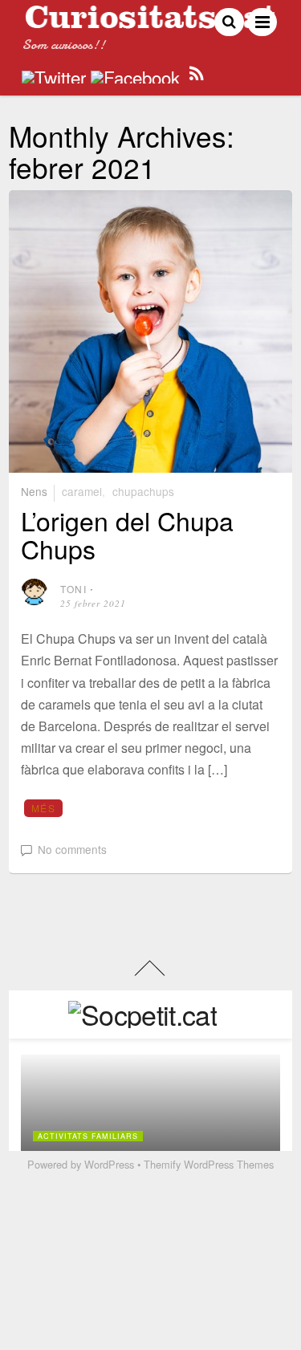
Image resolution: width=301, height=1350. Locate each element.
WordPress (109, 1164)
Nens (34, 491)
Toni (73, 589)
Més (43, 808)
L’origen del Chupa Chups (127, 534)
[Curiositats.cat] (150, 22)
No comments (72, 849)
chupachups (143, 491)
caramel (82, 491)
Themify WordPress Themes (209, 1164)
